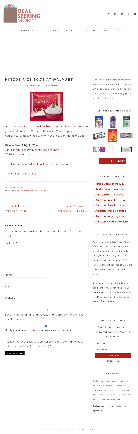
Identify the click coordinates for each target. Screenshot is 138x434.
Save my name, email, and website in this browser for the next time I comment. (44, 317)
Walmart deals (42, 164)
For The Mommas (26, 173)
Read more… (108, 301)
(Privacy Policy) (39, 346)
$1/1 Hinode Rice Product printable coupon (50, 126)
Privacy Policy (113, 361)
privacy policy (115, 406)
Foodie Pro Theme (89, 429)
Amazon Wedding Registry (112, 221)
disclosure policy (100, 406)
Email (9, 286)
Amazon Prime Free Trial (110, 200)
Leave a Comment (52, 85)
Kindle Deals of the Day (110, 183)
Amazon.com (114, 399)
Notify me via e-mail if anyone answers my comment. (38, 330)
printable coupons (28, 190)
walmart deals (41, 190)
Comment (12, 242)
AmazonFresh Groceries (109, 194)
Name (9, 274)
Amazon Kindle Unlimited (110, 210)
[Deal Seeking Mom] (21, 23)
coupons (18, 190)
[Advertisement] (69, 55)
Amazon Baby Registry (109, 216)
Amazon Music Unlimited (110, 205)
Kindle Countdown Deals (110, 189)
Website (10, 298)
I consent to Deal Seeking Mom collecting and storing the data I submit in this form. (45, 344)
